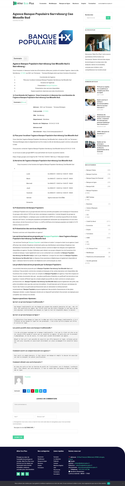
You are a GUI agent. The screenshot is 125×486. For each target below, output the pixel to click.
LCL (87, 242)
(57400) (23, 73)
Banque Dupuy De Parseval (98, 178)
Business (76, 3)
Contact (56, 463)
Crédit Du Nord (98, 221)
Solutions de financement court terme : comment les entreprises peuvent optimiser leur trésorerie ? (103, 119)
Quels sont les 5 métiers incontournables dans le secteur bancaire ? (102, 103)
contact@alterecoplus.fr (105, 3)
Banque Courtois (98, 174)
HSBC (98, 238)
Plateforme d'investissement (98, 257)
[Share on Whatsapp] (36, 391)
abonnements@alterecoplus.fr (87, 467)
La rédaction (57, 459)
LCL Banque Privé (98, 248)
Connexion (57, 471)
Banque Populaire (51, 85)
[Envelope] (18, 474)
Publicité (56, 461)
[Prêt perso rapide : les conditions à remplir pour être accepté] (90, 89)
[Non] (123, 483)
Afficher (23, 102)
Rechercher (89, 15)
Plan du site (57, 469)
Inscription (57, 474)
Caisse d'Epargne (91, 208)
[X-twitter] (27, 474)
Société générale (91, 261)
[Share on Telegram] (40, 391)
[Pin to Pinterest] (32, 391)
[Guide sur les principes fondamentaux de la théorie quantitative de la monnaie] (90, 144)
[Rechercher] (108, 17)
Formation (92, 3)
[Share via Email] (45, 391)
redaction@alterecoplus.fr (84, 465)
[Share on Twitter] (28, 391)
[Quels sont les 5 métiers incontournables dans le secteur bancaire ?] (90, 102)
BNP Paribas (90, 197)
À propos (56, 457)
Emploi (83, 3)
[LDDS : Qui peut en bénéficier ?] (90, 134)
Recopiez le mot (24, 427)
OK (108, 483)
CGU (55, 467)
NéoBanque (53, 3)
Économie (40, 457)
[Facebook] (22, 474)
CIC (87, 215)
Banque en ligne (64, 3)
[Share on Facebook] (24, 391)
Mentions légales (58, 465)
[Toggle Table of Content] (24, 58)
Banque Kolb (98, 186)
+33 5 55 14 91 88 (83, 469)
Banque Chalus (98, 170)
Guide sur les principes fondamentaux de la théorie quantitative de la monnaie (103, 146)
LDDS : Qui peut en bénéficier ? (103, 132)
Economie (43, 3)
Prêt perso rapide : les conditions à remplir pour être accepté (103, 89)
